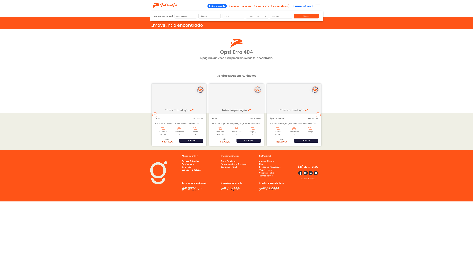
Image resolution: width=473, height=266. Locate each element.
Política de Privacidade (269, 167)
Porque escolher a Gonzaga (233, 164)
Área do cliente (280, 6)
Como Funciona (228, 161)
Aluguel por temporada (240, 6)
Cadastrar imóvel (229, 167)
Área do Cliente (266, 161)
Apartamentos (188, 164)
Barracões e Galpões (191, 170)
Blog (261, 164)
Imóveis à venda (217, 6)
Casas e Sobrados (190, 161)
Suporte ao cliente (302, 6)
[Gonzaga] (165, 6)
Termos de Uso (266, 176)
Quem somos (265, 170)
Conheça (191, 140)
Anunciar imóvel (261, 6)
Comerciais (187, 167)
